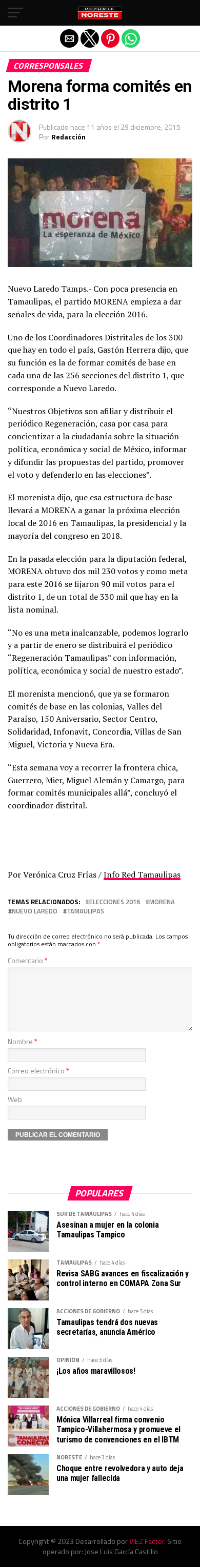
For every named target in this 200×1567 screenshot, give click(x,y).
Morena (162, 902)
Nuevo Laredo (34, 911)
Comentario (28, 960)
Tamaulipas (85, 911)
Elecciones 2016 (114, 902)
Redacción (68, 136)
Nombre (22, 1041)
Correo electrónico (38, 1070)
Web (15, 1099)
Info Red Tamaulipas (142, 874)
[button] (15, 13)
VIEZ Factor (146, 1541)
